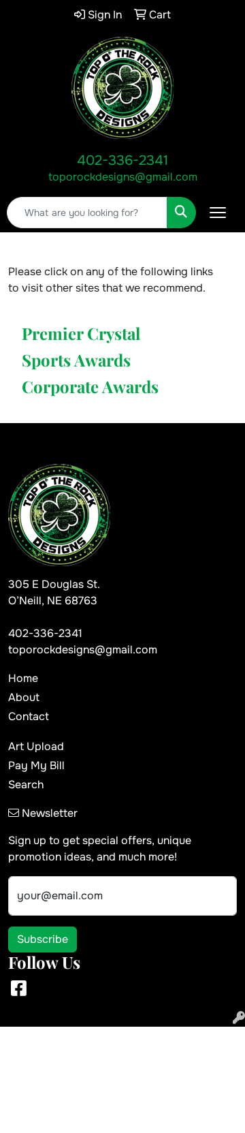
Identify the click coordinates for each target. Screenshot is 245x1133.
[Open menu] (217, 212)
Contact (28, 716)
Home (23, 678)
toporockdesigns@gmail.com (122, 177)
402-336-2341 (122, 160)
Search (26, 784)
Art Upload (36, 746)
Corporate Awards (90, 386)
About (23, 697)
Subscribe (42, 939)
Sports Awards (76, 360)
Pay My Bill (36, 765)
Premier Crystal (81, 333)
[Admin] (239, 1018)
